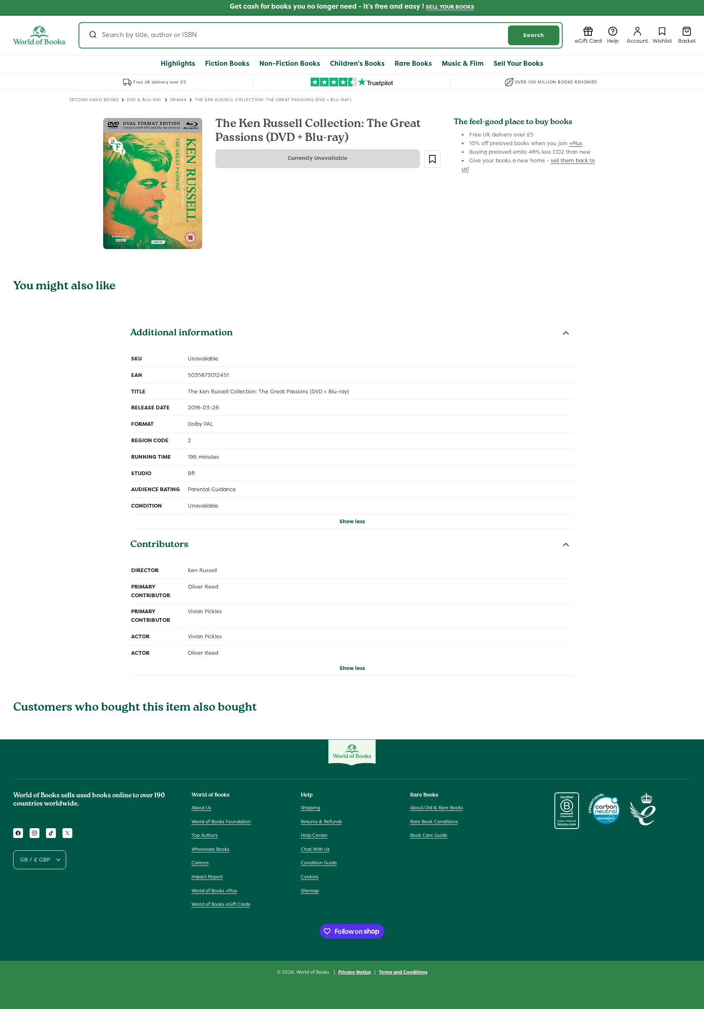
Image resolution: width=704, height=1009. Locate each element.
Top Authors (205, 835)
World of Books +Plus (214, 890)
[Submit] (92, 35)
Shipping (310, 807)
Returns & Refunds (321, 821)
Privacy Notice (354, 971)
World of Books (313, 972)
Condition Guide (319, 862)
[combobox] (320, 35)
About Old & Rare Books (436, 807)
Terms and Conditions (403, 971)
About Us (201, 807)
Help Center (314, 835)
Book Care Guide (429, 835)
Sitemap (310, 890)
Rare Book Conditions (434, 821)
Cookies (310, 876)
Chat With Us (315, 849)
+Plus (575, 143)
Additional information (181, 334)
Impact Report (207, 876)
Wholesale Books (210, 849)
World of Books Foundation (221, 821)
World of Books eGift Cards (221, 904)
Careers (200, 862)
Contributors (159, 545)
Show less (352, 521)
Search (533, 35)
